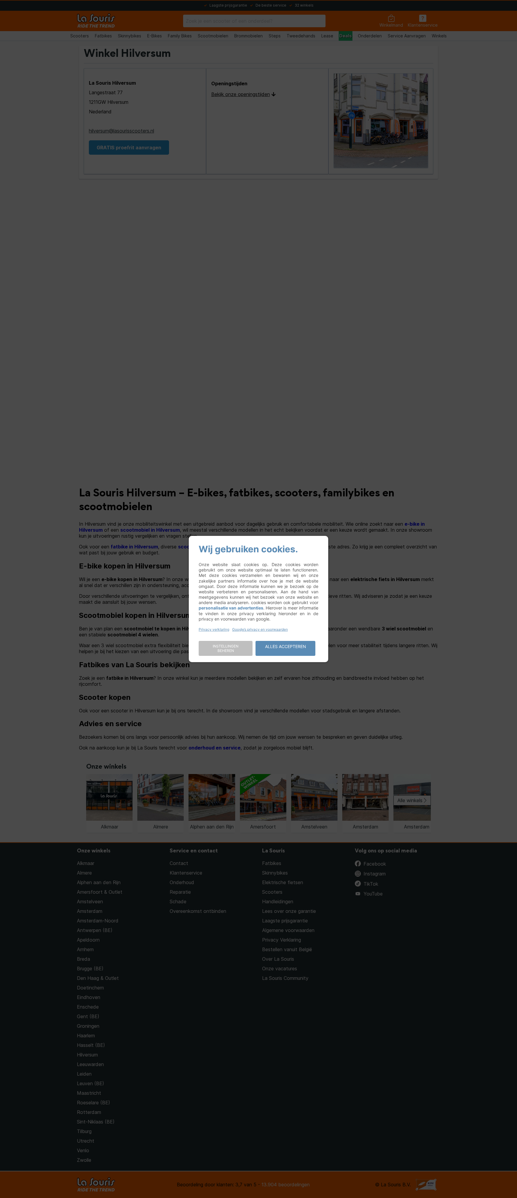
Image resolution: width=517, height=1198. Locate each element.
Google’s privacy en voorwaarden (260, 629)
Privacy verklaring (214, 629)
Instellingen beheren (225, 648)
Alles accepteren (285, 646)
